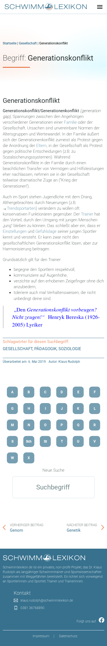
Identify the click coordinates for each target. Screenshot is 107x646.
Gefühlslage (46, 231)
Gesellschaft (28, 43)
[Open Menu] (100, 6)
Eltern (41, 145)
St (45, 441)
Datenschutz (68, 636)
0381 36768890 (32, 608)
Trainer (87, 214)
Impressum (41, 636)
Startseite (9, 43)
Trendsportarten (21, 208)
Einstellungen (15, 231)
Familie (70, 122)
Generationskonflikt (31, 100)
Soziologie (69, 348)
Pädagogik (45, 348)
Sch (29, 441)
